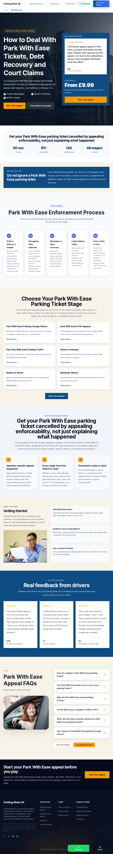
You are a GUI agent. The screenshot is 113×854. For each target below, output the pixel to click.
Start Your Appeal (100, 4)
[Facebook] (5, 836)
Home (6, 10)
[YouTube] (13, 836)
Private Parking (82, 807)
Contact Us (80, 819)
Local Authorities (46, 824)
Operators (43, 820)
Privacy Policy (63, 811)
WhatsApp (86, 4)
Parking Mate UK (12, 3)
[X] (9, 836)
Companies (54, 4)
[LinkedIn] (17, 836)
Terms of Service (64, 807)
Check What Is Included (40, 106)
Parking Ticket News (84, 811)
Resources (70, 4)
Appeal (100, 849)
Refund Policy (63, 815)
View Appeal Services (84, 745)
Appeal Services (36, 4)
